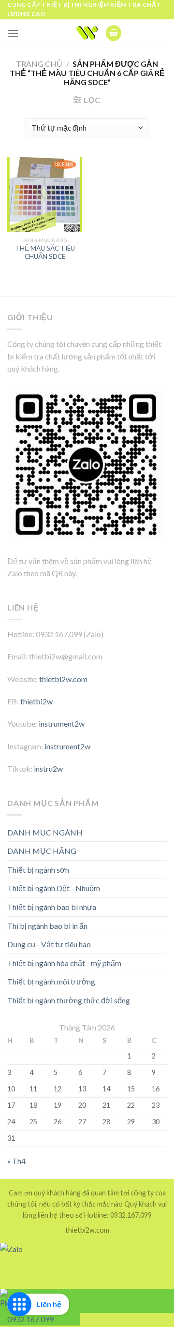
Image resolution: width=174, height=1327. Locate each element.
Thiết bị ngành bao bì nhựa (51, 906)
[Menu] (13, 33)
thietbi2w (36, 701)
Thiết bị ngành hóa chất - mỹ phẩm (64, 963)
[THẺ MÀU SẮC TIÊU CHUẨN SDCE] (44, 194)
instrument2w (62, 723)
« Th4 (16, 1160)
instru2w (48, 768)
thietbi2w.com (63, 679)
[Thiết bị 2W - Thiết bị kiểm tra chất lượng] (87, 33)
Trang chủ (39, 63)
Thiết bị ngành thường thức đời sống (68, 1000)
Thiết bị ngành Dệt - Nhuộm (53, 888)
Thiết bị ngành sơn (38, 869)
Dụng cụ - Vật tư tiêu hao (49, 944)
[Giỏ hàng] (113, 33)
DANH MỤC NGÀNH (45, 832)
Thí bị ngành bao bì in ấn (47, 925)
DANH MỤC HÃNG (41, 850)
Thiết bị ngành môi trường (51, 981)
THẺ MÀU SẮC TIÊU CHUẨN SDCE (45, 252)
